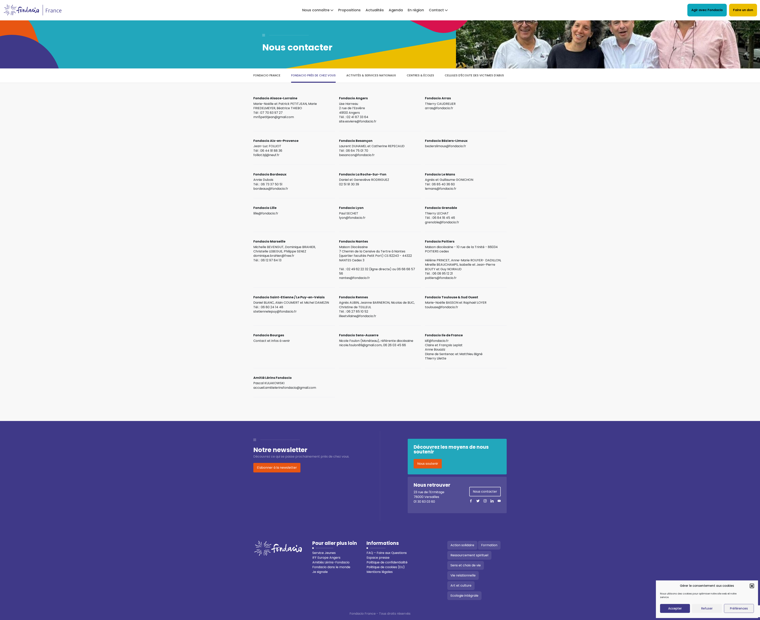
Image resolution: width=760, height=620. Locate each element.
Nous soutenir (427, 463)
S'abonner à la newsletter (277, 467)
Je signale (320, 572)
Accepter (675, 608)
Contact (436, 10)
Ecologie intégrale (464, 595)
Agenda (396, 10)
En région (416, 10)
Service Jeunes (324, 553)
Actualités (375, 10)
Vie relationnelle (463, 575)
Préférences (739, 608)
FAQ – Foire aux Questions (387, 553)
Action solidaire (462, 545)
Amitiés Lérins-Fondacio (331, 562)
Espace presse (378, 557)
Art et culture (460, 585)
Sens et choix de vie (465, 565)
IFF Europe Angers (326, 557)
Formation (489, 545)
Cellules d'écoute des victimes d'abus (474, 75)
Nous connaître (316, 10)
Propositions (349, 10)
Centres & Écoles (420, 75)
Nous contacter (485, 491)
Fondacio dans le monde (331, 567)
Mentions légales (380, 572)
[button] (752, 586)
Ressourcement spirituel (469, 555)
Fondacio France (266, 75)
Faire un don (743, 10)
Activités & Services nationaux (371, 75)
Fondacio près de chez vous (313, 75)
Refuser (707, 608)
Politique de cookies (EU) (386, 567)
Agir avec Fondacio (707, 10)
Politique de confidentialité (387, 562)
